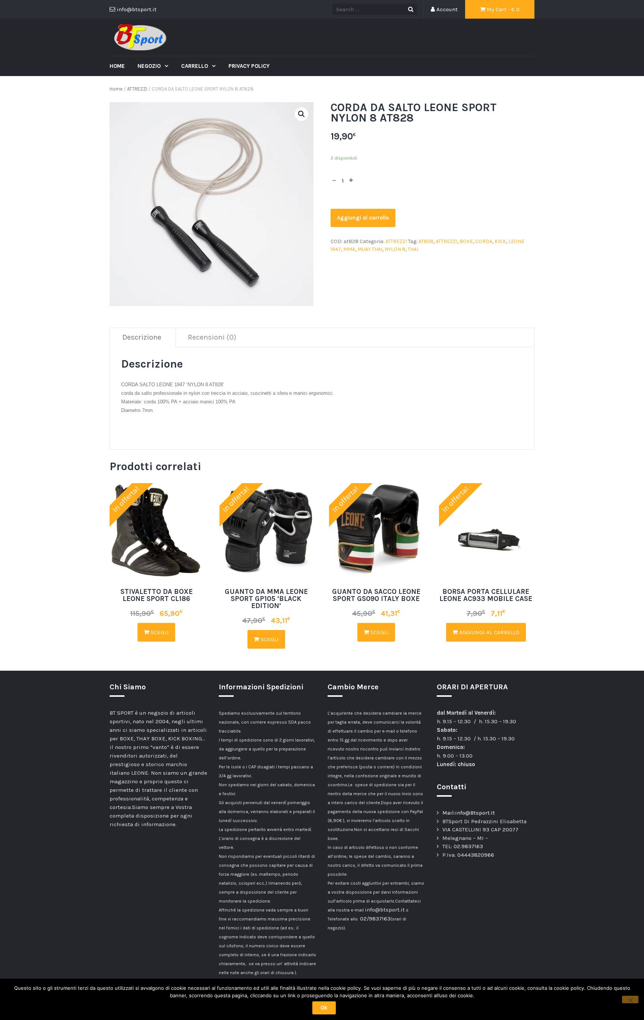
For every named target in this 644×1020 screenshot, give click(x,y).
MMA (349, 249)
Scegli (159, 632)
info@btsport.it (385, 909)
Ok (324, 1007)
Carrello (195, 66)
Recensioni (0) (212, 337)
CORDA (483, 241)
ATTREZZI (137, 89)
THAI (413, 249)
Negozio (150, 66)
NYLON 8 (395, 249)
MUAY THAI (369, 249)
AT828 (426, 241)
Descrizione (141, 337)
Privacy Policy (248, 66)
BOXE (466, 241)
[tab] (142, 337)
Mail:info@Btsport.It (468, 812)
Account (446, 9)
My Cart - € (502, 9)
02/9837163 (375, 918)
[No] (630, 999)
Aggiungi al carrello (363, 217)
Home (117, 66)
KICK (500, 241)
